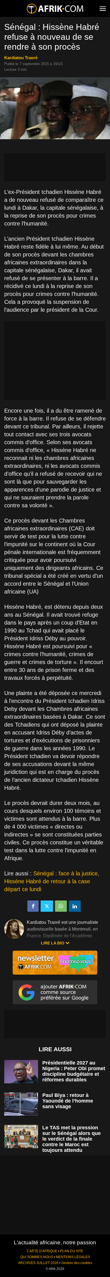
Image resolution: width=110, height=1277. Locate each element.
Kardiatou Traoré (21, 57)
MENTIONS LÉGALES (73, 1257)
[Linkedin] (75, 906)
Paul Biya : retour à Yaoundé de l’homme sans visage (67, 1100)
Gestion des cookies (76, 1263)
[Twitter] (47, 906)
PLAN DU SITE (71, 1251)
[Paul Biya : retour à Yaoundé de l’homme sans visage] (21, 1104)
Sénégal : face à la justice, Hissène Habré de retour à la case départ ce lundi (51, 881)
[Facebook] (33, 906)
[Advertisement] (55, 167)
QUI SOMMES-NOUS (36, 1257)
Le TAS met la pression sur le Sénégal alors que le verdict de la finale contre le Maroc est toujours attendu (71, 1139)
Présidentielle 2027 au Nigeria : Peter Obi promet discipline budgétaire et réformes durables (73, 1071)
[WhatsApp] (61, 906)
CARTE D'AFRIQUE (42, 1251)
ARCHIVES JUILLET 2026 (38, 1263)
